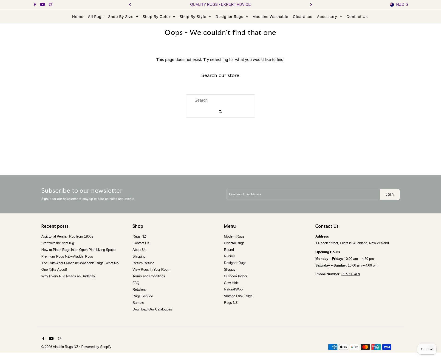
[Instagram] (50, 4)
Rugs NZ (139, 236)
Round (229, 250)
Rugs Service (143, 296)
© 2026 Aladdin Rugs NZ (60, 347)
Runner (229, 256)
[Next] (310, 4)
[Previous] (130, 4)
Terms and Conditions (149, 276)
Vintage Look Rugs (238, 296)
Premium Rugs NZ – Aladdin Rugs (67, 256)
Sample (138, 302)
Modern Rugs (234, 236)
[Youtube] (42, 4)
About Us (140, 250)
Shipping (139, 256)
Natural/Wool (233, 289)
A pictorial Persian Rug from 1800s (67, 236)
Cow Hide (231, 283)
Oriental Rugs (234, 243)
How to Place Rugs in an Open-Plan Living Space (78, 250)
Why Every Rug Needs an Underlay (68, 276)
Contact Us (141, 243)
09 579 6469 (351, 274)
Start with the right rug (57, 243)
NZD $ (402, 4)
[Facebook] (34, 4)
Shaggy (229, 269)
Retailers (139, 289)
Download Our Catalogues (152, 309)
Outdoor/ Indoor (235, 276)
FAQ (136, 283)
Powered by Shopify (96, 347)
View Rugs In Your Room (151, 269)
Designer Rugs (235, 263)
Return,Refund (143, 263)
